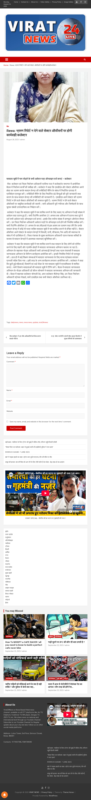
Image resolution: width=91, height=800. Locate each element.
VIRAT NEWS (34, 792)
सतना (7, 597)
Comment (11, 362)
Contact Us (24, 2)
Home (16, 2)
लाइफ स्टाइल (9, 588)
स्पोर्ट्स (7, 600)
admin (22, 140)
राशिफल (8, 582)
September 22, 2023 (13, 651)
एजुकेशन (8, 537)
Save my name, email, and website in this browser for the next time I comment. (40, 422)
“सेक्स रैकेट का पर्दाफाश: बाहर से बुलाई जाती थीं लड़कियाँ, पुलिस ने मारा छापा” (29, 447)
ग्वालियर (7, 543)
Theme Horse (68, 792)
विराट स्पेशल (9, 594)
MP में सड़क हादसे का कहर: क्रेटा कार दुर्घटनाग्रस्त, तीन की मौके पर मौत (28, 457)
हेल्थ (6, 603)
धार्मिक (7, 552)
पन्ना (6, 555)
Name (9, 390)
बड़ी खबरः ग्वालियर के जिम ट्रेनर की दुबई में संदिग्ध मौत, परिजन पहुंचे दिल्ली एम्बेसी (31, 442)
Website (10, 411)
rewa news (28, 322)
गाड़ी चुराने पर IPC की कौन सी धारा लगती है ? (66, 642)
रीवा (8, 126)
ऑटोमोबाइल (9, 540)
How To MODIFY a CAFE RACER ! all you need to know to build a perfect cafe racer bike (23, 645)
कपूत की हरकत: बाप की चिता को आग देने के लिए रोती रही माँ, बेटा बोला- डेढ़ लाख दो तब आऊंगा (34, 462)
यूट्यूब (7, 576)
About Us (34, 2)
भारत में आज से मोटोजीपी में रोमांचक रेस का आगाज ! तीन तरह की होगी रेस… (65, 685)
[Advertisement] (45, 159)
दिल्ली (7, 549)
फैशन (7, 558)
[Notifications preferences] (4, 794)
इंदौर (6, 531)
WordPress (53, 796)
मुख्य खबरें (8, 573)
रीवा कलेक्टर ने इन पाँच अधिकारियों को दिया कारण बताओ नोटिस (25, 337)
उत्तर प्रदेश (9, 534)
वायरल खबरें (9, 591)
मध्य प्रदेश (8, 567)
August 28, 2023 (13, 140)
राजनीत (7, 579)
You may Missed (14, 610)
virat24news (43, 322)
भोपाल (7, 561)
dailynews (14, 322)
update (35, 322)
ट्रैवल (7, 546)
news (21, 322)
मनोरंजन (8, 570)
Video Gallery (44, 2)
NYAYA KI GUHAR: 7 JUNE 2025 (17, 452)
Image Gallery (68, 2)
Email (9, 401)
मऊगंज (7, 564)
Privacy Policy (56, 2)
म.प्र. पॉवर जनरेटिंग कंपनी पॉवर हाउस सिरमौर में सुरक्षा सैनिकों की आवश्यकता (66, 337)
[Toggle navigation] (7, 59)
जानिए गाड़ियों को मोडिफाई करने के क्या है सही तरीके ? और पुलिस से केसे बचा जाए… (23, 685)
